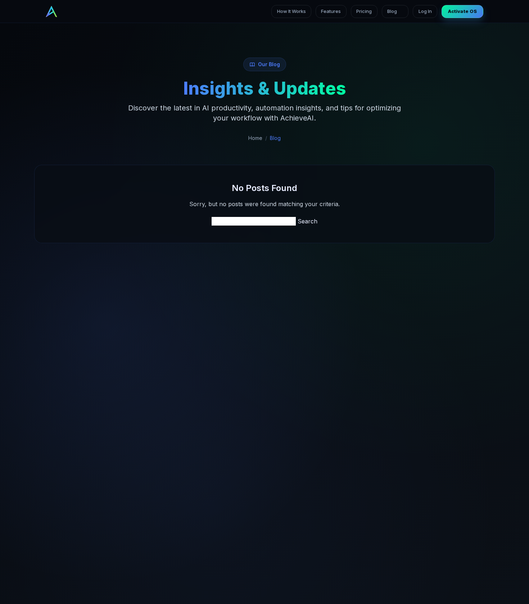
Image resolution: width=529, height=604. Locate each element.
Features (331, 11)
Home (255, 138)
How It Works (291, 11)
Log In (425, 11)
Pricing (364, 11)
